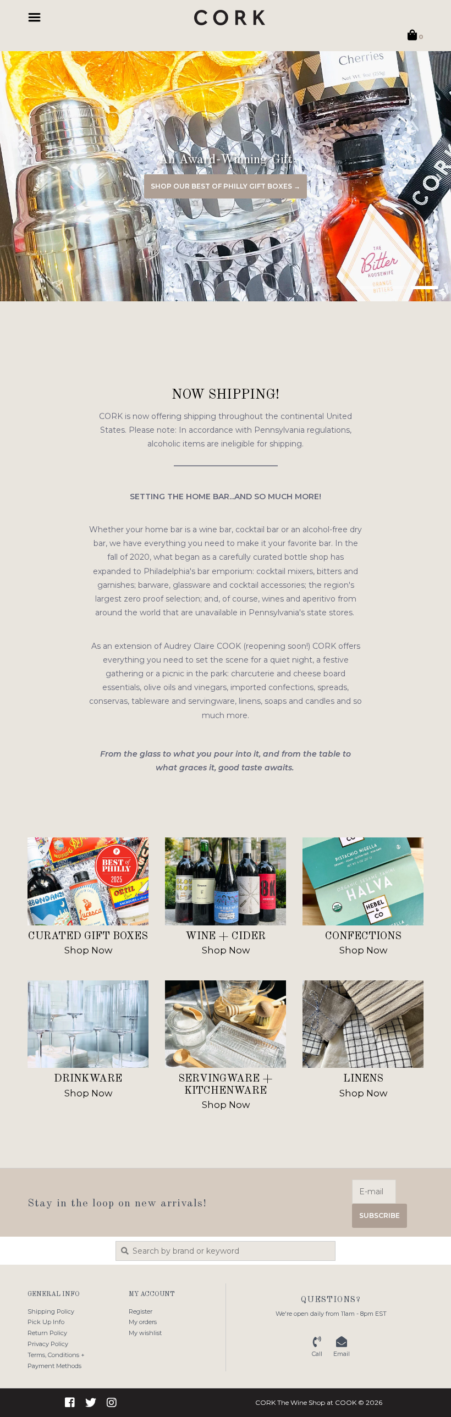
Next (415, 178)
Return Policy (47, 1333)
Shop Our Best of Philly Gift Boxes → (225, 186)
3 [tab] (424, 287)
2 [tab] (394, 287)
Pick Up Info (46, 1322)
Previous (35, 178)
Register (140, 1311)
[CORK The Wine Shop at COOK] (229, 17)
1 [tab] (363, 287)
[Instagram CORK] (111, 1402)
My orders (143, 1322)
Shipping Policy (51, 1311)
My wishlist (145, 1333)
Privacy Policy (48, 1344)
